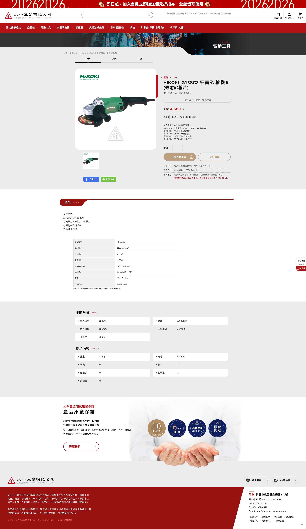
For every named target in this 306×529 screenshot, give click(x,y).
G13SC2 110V (184, 117)
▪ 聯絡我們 (279, 521)
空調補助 (171, 14)
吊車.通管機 (117, 27)
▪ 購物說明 (253, 521)
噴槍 (132, 27)
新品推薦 (180, 14)
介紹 (88, 59)
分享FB (92, 179)
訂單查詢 (278, 18)
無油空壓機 (226, 14)
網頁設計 (68, 520)
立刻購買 (214, 157)
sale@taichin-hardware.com (271, 511)
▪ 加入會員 (277, 517)
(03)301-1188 (260, 503)
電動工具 (46, 27)
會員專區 (289, 18)
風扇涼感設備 (96, 27)
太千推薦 (203, 14)
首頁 (65, 53)
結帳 (302, 268)
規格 (114, 59)
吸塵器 (79, 27)
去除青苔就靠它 (192, 14)
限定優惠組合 (13, 27)
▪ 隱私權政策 (266, 521)
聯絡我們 (74, 446)
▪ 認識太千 (253, 517)
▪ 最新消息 (265, 517)
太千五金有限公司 (28, 15)
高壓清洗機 (63, 27)
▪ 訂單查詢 (289, 517)
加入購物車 (180, 157)
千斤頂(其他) (177, 27)
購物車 (300, 16)
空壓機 (31, 27)
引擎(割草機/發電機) (152, 27)
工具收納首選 (214, 14)
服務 (139, 59)
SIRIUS (59, 520)
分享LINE (110, 179)
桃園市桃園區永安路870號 (272, 494)
